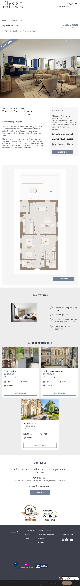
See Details (20, 393)
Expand (64, 279)
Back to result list (14, 20)
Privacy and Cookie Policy (46, 534)
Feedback (41, 538)
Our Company (29, 530)
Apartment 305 (10, 371)
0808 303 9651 (64, 6)
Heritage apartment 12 (53, 371)
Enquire (62, 152)
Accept (67, 583)
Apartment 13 (29, 423)
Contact (27, 538)
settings (56, 584)
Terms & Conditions (44, 530)
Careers (27, 534)
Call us (70, 579)
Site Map (41, 542)
